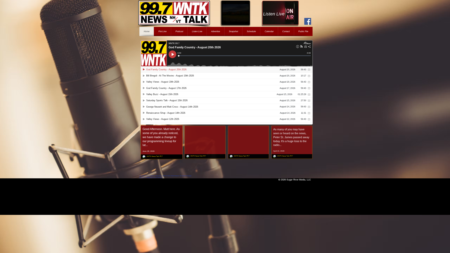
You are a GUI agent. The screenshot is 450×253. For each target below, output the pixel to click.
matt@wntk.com (150, 177)
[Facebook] (307, 21)
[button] (236, 13)
